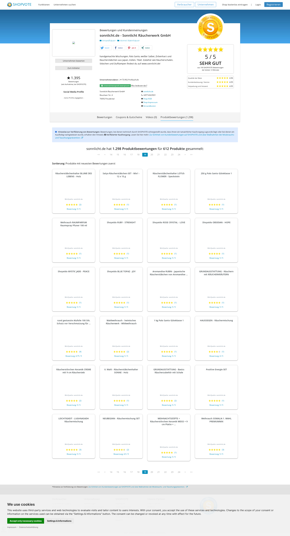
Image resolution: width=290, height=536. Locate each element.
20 (152, 154)
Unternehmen (206, 4)
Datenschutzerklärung (28, 527)
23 (172, 154)
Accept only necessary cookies (26, 521)
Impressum (11, 527)
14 (111, 154)
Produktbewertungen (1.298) (177, 117)
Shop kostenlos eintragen (235, 4)
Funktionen (44, 4)
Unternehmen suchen (65, 4)
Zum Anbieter (74, 68)
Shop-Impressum (150, 102)
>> (191, 154)
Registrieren (273, 4)
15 (118, 154)
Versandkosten (149, 106)
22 (165, 154)
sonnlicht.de (148, 91)
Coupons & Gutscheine (129, 117)
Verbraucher (184, 4)
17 (131, 154)
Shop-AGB (147, 98)
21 (158, 154)
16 (124, 154)
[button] (106, 48)
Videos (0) (151, 117)
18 (138, 154)
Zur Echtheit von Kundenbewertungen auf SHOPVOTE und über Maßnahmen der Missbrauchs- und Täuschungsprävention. (137, 487)
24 (179, 154)
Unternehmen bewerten (74, 60)
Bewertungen (104, 117)
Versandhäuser (109, 40)
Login (258, 4)
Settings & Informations (59, 521)
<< (98, 154)
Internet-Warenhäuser (129, 40)
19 (145, 154)
